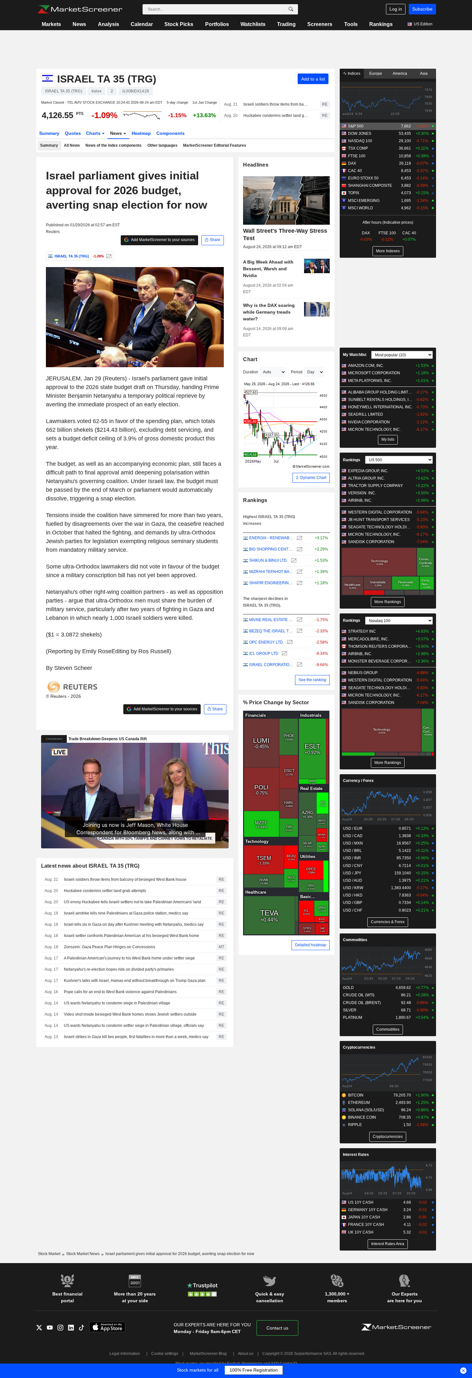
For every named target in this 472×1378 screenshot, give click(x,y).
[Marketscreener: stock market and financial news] (79, 9)
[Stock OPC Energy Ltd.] (289, 642)
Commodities (355, 940)
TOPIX (353, 193)
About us (245, 1353)
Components (170, 133)
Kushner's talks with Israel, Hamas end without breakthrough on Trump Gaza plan (134, 980)
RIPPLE (355, 1124)
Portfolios (217, 24)
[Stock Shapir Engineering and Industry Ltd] (298, 583)
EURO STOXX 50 (363, 178)
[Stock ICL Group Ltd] (283, 653)
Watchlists (253, 24)
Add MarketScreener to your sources (162, 240)
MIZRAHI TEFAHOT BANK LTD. (271, 571)
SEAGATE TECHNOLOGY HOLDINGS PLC (380, 527)
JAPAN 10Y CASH (364, 1217)
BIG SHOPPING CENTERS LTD (271, 549)
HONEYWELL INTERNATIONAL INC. (380, 407)
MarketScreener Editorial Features (214, 145)
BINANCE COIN (362, 1117)
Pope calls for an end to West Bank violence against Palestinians (120, 992)
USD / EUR (353, 828)
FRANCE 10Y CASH (366, 1224)
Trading (286, 24)
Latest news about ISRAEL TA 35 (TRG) (90, 866)
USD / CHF (352, 910)
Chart (250, 359)
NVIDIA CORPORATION (369, 422)
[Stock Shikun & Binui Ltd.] (293, 560)
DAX (352, 163)
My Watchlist (354, 354)
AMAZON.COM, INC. (366, 365)
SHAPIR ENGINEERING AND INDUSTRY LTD (271, 583)
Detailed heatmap (310, 945)
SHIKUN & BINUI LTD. (268, 560)
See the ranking (312, 680)
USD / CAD (353, 836)
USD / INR (352, 858)
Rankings (381, 24)
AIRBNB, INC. (360, 500)
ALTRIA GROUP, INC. (366, 478)
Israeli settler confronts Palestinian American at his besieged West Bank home (131, 935)
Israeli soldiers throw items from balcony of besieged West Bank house (275, 104)
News (79, 24)
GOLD (348, 987)
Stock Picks (178, 24)
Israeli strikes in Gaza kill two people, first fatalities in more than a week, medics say (136, 1037)
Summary (49, 133)
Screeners (319, 24)
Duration (250, 372)
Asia (424, 73)
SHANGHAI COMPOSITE (370, 185)
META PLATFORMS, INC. (370, 380)
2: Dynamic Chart (311, 477)
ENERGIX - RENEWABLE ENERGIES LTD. (271, 538)
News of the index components (113, 145)
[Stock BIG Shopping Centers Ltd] (298, 549)
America (400, 73)
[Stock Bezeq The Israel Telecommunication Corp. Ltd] (298, 631)
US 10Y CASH (360, 1202)
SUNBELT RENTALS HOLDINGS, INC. (380, 399)
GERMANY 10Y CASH (368, 1210)
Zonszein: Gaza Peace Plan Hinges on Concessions (109, 947)
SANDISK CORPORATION (371, 542)
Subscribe (422, 9)
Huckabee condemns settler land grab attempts (275, 115)
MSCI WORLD (360, 208)
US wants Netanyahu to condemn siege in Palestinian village (117, 1003)
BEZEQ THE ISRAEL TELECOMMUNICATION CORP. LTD (271, 631)
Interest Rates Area (387, 1244)
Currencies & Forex (388, 922)
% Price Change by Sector (276, 702)
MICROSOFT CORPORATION (374, 373)
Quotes (73, 133)
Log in (395, 9)
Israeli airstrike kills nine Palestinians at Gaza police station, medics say (126, 913)
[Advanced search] (291, 9)
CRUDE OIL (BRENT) (362, 1003)
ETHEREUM (359, 1102)
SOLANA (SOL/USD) (366, 1110)
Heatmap (141, 133)
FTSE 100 (356, 156)
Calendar (142, 24)
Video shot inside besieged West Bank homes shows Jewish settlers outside (130, 1014)
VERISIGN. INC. (362, 493)
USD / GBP (352, 902)
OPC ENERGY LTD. (266, 642)
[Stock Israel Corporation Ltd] (298, 665)
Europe (375, 73)
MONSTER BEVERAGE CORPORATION (380, 661)
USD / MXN (353, 843)
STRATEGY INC (362, 631)
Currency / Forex (358, 780)
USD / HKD (353, 895)
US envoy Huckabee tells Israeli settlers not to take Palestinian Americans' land (132, 902)
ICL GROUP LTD (263, 653)
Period (296, 372)
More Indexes (388, 251)
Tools (351, 24)
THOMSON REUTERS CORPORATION (380, 646)
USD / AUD (352, 880)
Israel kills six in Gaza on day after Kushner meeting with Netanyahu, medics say (134, 924)
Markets (51, 24)
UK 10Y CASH (360, 1232)
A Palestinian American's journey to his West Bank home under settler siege (129, 958)
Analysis (108, 24)
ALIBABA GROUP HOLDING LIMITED (380, 392)
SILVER (349, 1010)
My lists (387, 439)
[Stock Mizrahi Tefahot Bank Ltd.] (298, 571)
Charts (94, 133)
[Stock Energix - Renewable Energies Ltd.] (298, 538)
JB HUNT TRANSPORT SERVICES (379, 519)
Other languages (162, 145)
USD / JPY (352, 873)
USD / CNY (353, 865)
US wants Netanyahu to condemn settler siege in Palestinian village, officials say (134, 1025)
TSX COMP (358, 148)
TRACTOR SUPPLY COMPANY (375, 485)
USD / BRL (352, 850)
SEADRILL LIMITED (365, 414)
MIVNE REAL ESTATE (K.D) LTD (271, 620)
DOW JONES (359, 133)
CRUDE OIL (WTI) (358, 995)
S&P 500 (355, 126)
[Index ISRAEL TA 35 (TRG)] (108, 256)
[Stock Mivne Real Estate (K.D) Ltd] (298, 620)
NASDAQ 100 (360, 141)
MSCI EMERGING (364, 200)
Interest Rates (356, 1154)
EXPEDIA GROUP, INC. (368, 471)
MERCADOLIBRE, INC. (368, 639)
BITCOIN (355, 1095)
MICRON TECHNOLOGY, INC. (374, 429)
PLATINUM (352, 1017)
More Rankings (387, 602)
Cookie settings (164, 1353)
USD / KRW (353, 888)
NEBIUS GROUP (363, 673)
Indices (353, 73)
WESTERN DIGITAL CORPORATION (380, 512)
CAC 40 (355, 171)
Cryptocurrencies (359, 1047)
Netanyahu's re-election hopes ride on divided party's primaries (119, 969)
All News (72, 145)
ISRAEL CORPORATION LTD (271, 665)
